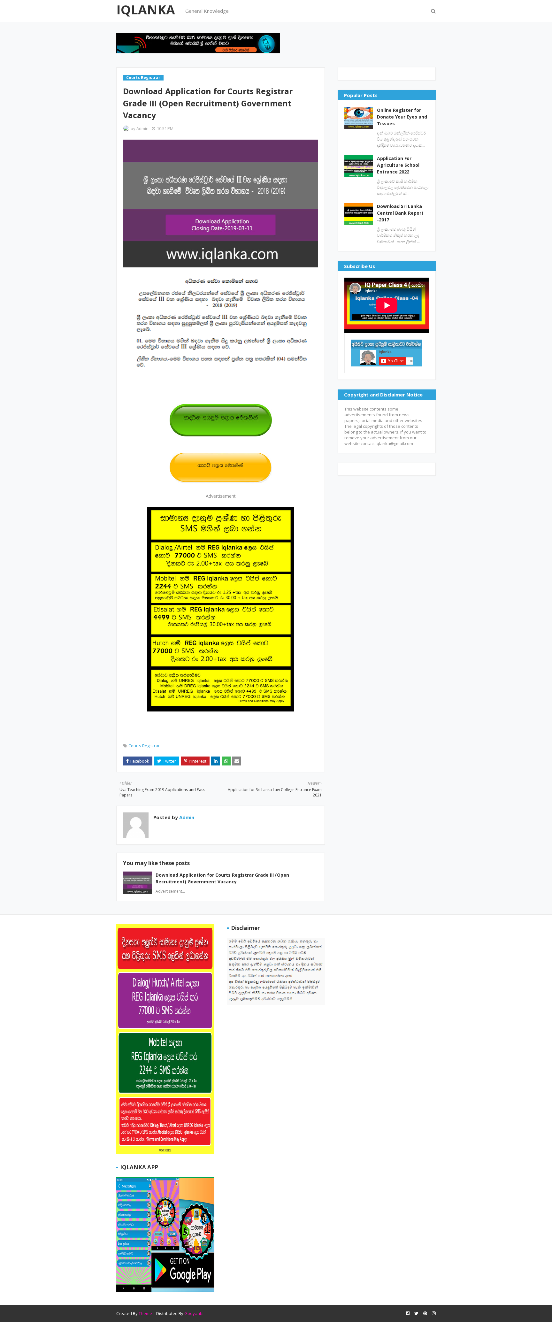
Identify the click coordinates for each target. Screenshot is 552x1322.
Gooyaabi (193, 1313)
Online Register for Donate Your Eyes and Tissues (402, 117)
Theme (145, 1313)
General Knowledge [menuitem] (207, 11)
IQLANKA (145, 9)
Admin (142, 128)
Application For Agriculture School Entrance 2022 (398, 165)
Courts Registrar (144, 746)
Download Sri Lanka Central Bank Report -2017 (400, 213)
